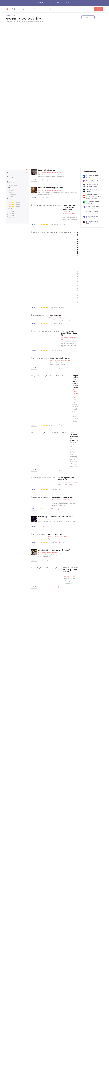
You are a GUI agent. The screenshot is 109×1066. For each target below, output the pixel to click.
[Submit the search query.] (23, 9)
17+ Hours (12, 217)
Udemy (74, 213)
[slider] (45, 224)
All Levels (11, 190)
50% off (88, 201)
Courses (83, 9)
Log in (90, 9)
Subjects (8, 15)
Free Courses (74, 9)
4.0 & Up (17, 204)
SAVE (34, 180)
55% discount (92, 216)
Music (39, 172)
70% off (88, 196)
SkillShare (54, 519)
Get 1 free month (90, 189)
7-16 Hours (12, 215)
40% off (88, 175)
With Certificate (13, 185)
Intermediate (12, 194)
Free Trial (49, 172)
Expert (11, 196)
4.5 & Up (17, 202)
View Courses (69, 2)
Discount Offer (67, 213)
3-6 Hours (11, 213)
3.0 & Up (17, 206)
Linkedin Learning (56, 172)
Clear (27, 169)
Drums (13, 15)
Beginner (11, 192)
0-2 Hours (11, 211)
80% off (93, 181)
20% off (96, 184)
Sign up (99, 9)
